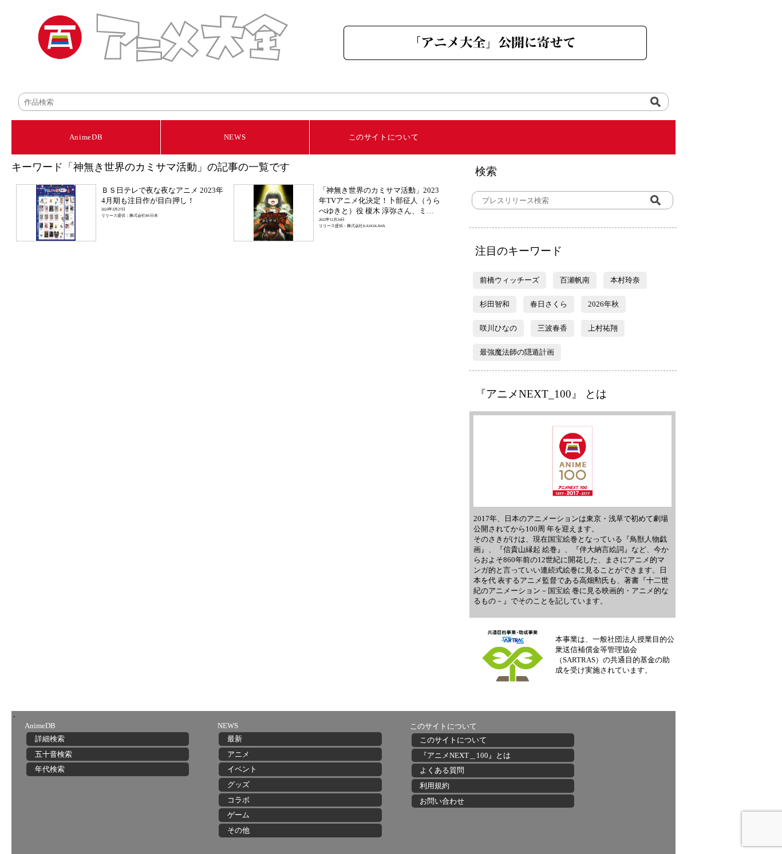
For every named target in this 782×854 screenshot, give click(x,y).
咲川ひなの (498, 328)
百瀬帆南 (575, 280)
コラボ (238, 800)
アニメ (238, 754)
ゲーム (238, 815)
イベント (242, 769)
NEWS (235, 137)
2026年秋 (603, 304)
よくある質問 (442, 770)
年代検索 (50, 769)
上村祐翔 (603, 328)
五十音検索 (53, 754)
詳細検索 (50, 738)
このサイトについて (384, 137)
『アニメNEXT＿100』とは (465, 755)
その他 (238, 830)
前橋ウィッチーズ (509, 280)
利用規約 (434, 785)
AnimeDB (86, 137)
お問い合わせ (442, 801)
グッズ (238, 784)
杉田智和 (495, 304)
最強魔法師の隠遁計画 (517, 352)
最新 (234, 738)
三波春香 (552, 328)
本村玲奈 (625, 280)
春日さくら (548, 304)
